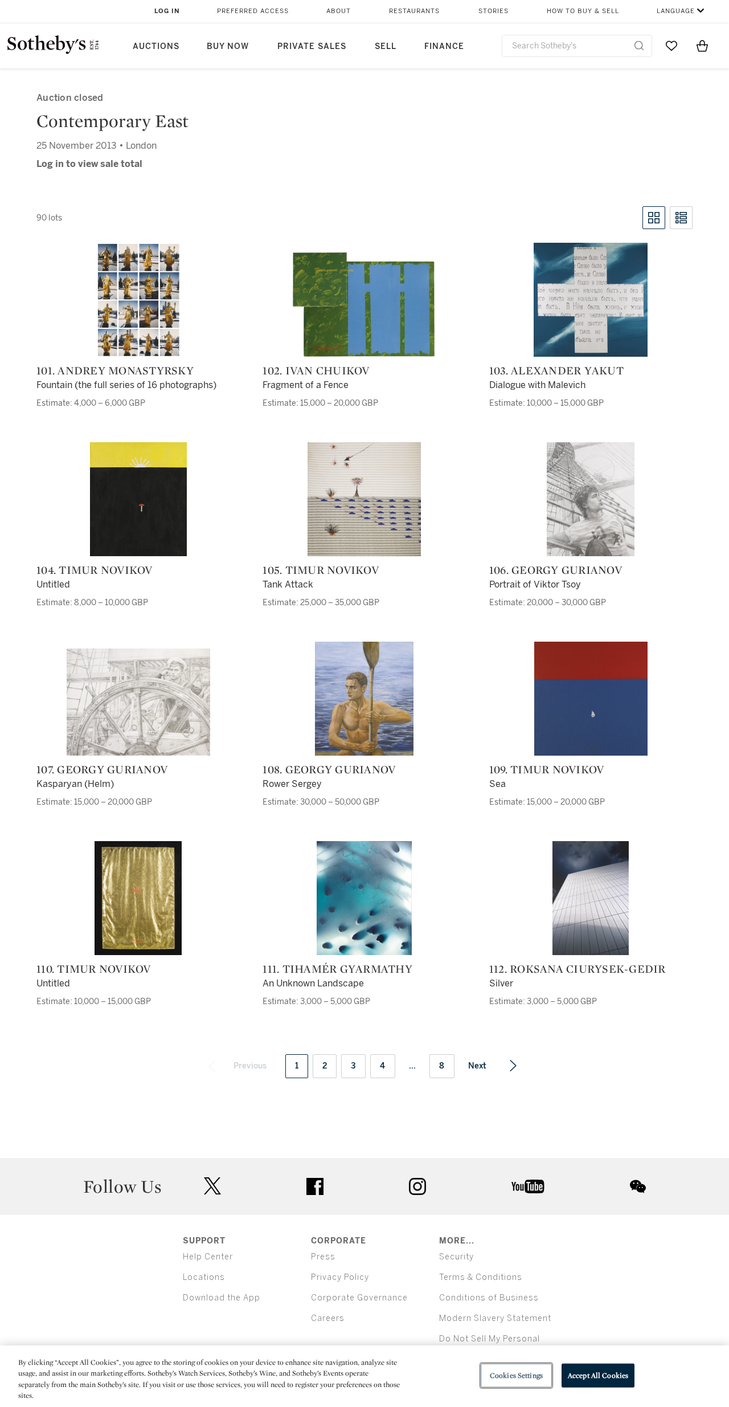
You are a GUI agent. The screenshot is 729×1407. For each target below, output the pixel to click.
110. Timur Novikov (93, 969)
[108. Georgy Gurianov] (364, 699)
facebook (314, 1186)
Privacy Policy (340, 1277)
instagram (417, 1186)
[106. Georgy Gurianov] (590, 499)
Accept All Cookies (598, 1375)
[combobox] (577, 46)
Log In (167, 11)
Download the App (221, 1298)
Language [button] (676, 11)
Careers (328, 1318)
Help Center (208, 1257)
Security (456, 1257)
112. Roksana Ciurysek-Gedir (577, 969)
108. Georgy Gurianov (329, 769)
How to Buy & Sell (583, 11)
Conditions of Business (489, 1298)
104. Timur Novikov (94, 570)
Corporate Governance (359, 1298)
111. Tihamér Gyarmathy (337, 969)
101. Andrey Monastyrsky (115, 370)
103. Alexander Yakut (556, 370)
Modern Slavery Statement (495, 1318)
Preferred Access (253, 11)
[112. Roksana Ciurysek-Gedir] (590, 898)
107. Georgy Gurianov (101, 769)
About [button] (338, 11)
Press (323, 1257)
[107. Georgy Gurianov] (138, 702)
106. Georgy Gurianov (555, 570)
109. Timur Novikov (546, 769)
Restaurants (414, 11)
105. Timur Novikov (321, 570)
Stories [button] (493, 11)
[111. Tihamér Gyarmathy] (364, 898)
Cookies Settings (516, 1375)
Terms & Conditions (480, 1277)
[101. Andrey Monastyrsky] (138, 300)
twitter (212, 1186)
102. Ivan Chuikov (316, 370)
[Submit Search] (639, 45)
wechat (638, 1186)
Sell (385, 46)
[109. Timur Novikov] (591, 699)
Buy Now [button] (228, 46)
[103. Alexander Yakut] (591, 300)
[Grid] (653, 217)
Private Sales (311, 46)
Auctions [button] (156, 46)
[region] (364, 1376)
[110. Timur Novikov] (138, 898)
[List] (681, 217)
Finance (444, 46)
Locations (204, 1277)
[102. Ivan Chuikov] (364, 304)
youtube (527, 1186)
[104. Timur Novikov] (138, 499)
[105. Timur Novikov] (364, 499)
